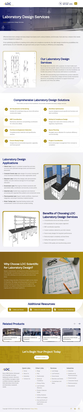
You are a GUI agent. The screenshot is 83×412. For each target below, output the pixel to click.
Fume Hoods (55, 376)
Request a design (41, 357)
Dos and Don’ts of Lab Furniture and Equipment (42, 402)
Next (79, 324)
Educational (71, 386)
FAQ (38, 373)
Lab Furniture (55, 373)
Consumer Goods (73, 380)
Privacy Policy (41, 383)
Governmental (72, 378)
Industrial (70, 371)
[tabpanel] (12, 335)
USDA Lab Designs (42, 397)
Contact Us (27, 378)
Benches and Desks (57, 378)
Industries (26, 376)
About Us (26, 373)
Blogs (38, 371)
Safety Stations (41, 395)
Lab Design (55, 371)
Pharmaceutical (72, 383)
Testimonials (40, 376)
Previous (75, 324)
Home (4, 22)
